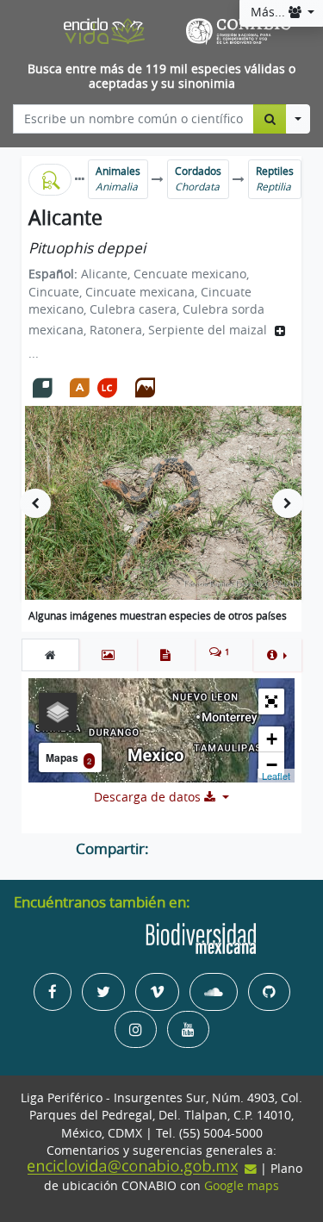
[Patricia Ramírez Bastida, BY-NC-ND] (171, 503)
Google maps (241, 1186)
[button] (276, 655)
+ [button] (271, 739)
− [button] (271, 765)
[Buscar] (270, 119)
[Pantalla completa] (271, 701)
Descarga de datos (149, 797)
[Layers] (58, 712)
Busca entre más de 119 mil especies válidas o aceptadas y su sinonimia (161, 76)
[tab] (50, 655)
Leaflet (276, 775)
